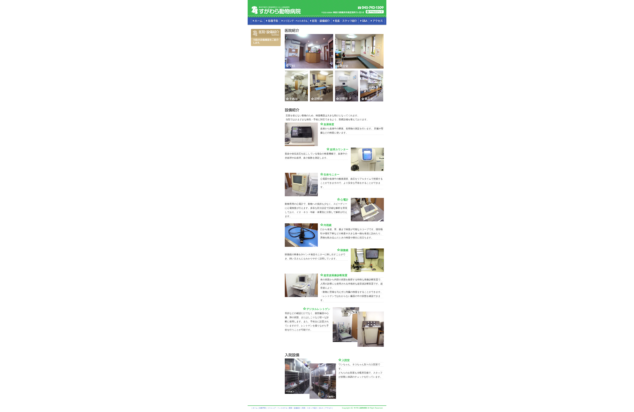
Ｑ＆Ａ (363, 21)
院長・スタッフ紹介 (344, 21)
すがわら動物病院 (280, 11)
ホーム (257, 21)
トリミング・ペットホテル (294, 21)
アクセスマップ (375, 12)
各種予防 (272, 21)
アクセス (377, 21)
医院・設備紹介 (319, 21)
